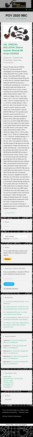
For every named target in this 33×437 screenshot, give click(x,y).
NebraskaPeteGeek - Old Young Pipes (13, 378)
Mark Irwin (8, 57)
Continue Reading (11, 212)
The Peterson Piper (8, 382)
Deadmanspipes (7, 376)
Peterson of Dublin (8, 380)
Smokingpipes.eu (7, 387)
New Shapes (8, 60)
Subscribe (9, 284)
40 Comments (9, 62)
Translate (15, 238)
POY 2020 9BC (22, 18)
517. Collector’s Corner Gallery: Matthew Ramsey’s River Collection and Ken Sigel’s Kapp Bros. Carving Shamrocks (16, 325)
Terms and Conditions (21, 424)
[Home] (7, 18)
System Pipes (17, 60)
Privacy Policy (10, 424)
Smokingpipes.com (8, 385)
